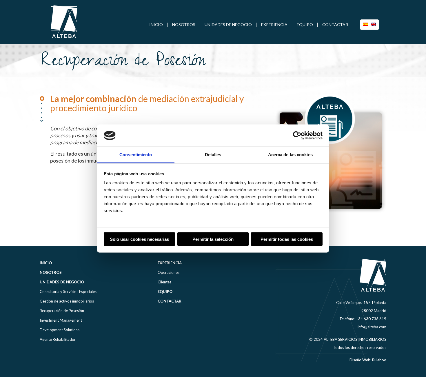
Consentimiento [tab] (135, 154)
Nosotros (51, 272)
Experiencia (170, 263)
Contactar (169, 301)
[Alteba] (64, 21)
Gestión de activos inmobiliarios (67, 301)
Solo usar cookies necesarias (139, 238)
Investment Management (61, 320)
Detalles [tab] (213, 154)
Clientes (164, 282)
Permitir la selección (213, 238)
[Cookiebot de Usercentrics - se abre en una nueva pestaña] (297, 135)
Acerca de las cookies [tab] (290, 154)
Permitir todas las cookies (287, 238)
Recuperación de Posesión (62, 310)
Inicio (46, 263)
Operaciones (168, 272)
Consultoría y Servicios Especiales (68, 291)
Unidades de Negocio (62, 282)
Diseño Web (359, 360)
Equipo (165, 291)
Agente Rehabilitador (58, 339)
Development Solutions (59, 329)
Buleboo (379, 360)
